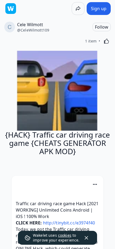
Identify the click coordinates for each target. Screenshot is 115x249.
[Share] (78, 8)
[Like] (106, 41)
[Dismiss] (86, 238)
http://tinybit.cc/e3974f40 (69, 223)
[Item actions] (95, 184)
